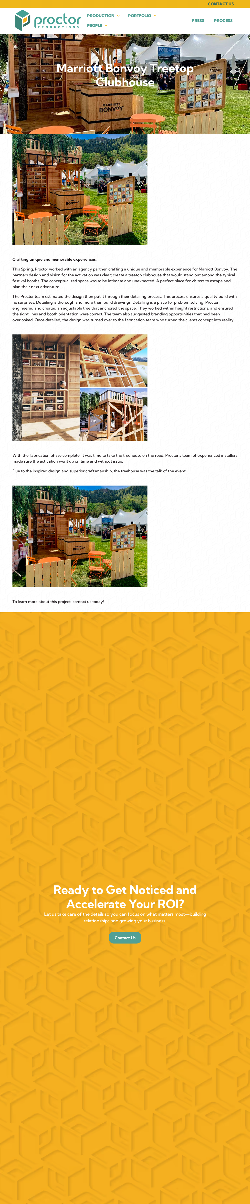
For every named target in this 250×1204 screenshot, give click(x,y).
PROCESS (223, 20)
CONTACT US (221, 3)
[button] (103, 16)
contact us (82, 601)
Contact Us (125, 937)
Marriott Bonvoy (213, 269)
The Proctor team (28, 296)
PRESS (198, 20)
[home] (47, 20)
